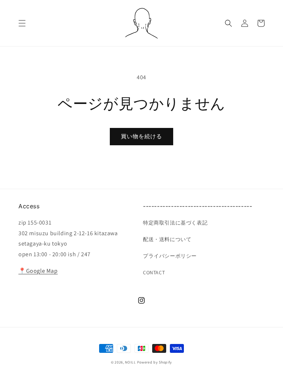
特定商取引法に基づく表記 (175, 222)
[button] (22, 23)
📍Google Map (38, 271)
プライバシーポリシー (170, 256)
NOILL (130, 362)
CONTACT (154, 272)
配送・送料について (167, 239)
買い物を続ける (141, 136)
